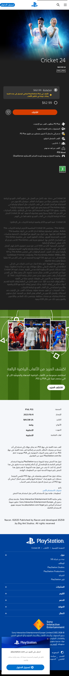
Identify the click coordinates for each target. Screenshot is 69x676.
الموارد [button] (61, 606)
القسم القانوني (61, 657)
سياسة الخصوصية (52, 657)
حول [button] (63, 554)
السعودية (55, 652)
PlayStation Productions (54, 571)
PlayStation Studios (56, 567)
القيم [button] (62, 593)
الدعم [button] (62, 600)
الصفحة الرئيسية (58, 548)
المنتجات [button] (60, 586)
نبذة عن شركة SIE (58, 559)
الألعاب (46, 548)
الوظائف (61, 563)
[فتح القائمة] (65, 5)
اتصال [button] (62, 613)
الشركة (62, 575)
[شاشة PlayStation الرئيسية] (34, 4)
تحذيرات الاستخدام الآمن (52, 490)
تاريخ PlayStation (58, 579)
